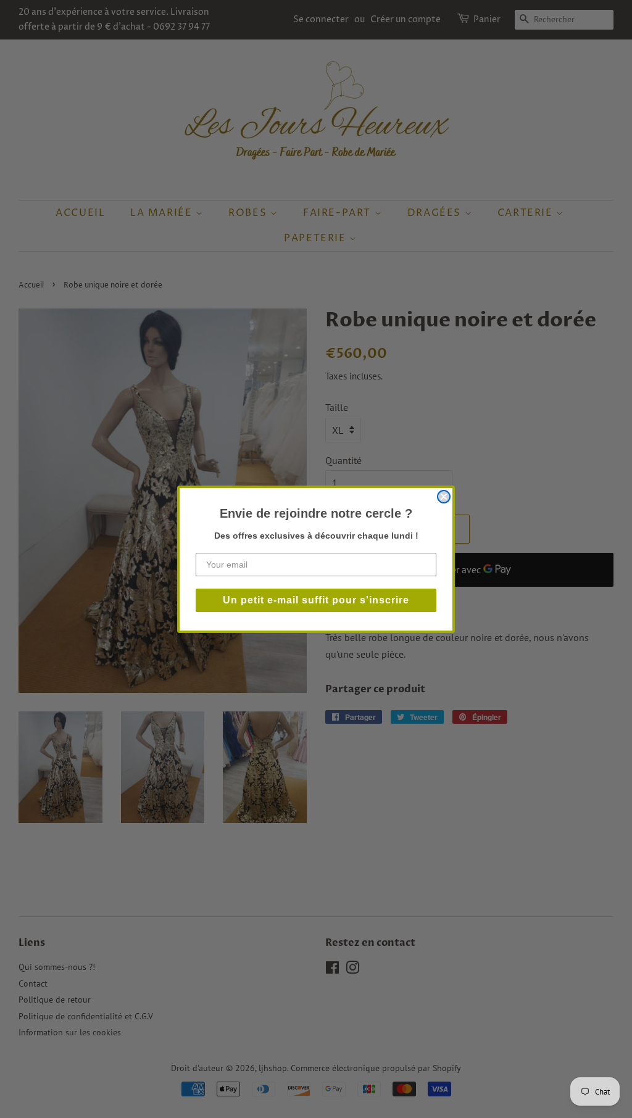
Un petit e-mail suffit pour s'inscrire (316, 600)
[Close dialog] (444, 497)
